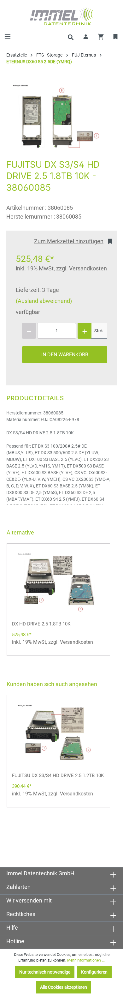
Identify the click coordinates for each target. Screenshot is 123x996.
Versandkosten (88, 268)
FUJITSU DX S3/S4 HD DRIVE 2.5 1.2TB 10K (58, 775)
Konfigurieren (94, 972)
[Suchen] (70, 36)
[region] (58, 118)
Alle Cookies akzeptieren (63, 987)
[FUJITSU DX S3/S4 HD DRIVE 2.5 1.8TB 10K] (58, 118)
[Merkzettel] (115, 36)
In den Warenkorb (64, 355)
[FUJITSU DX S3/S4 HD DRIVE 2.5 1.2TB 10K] (58, 735)
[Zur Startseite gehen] (61, 16)
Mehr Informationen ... (86, 960)
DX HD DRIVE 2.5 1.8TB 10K (41, 624)
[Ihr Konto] (85, 36)
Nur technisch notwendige (44, 972)
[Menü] (7, 36)
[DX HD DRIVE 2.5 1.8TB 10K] (58, 583)
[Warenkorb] (100, 36)
